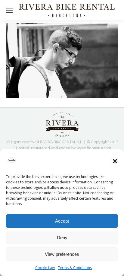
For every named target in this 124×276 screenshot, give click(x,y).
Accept (62, 221)
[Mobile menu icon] (9, 10)
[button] (115, 161)
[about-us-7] (62, 60)
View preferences (62, 254)
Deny (62, 237)
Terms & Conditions (75, 267)
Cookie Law (45, 267)
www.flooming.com (94, 148)
